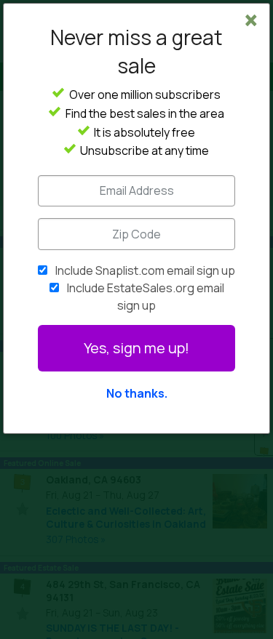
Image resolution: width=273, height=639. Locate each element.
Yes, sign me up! (136, 348)
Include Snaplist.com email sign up (145, 270)
